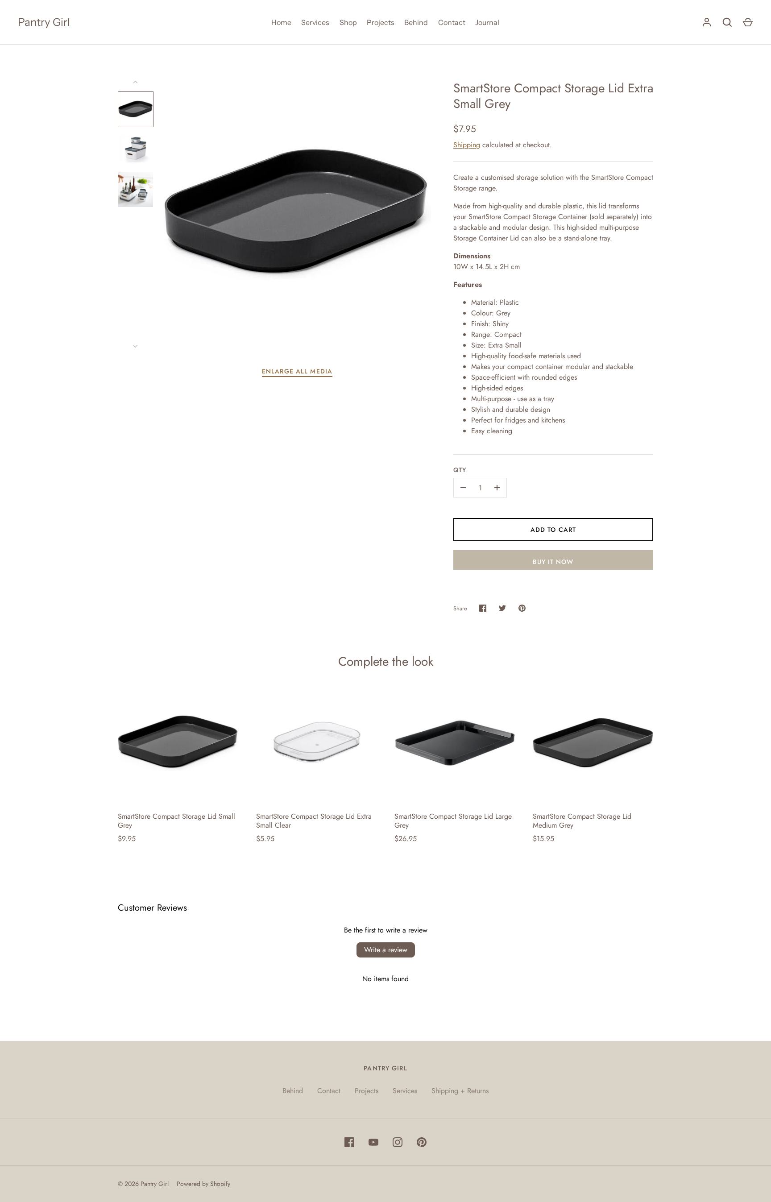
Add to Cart (553, 529)
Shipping (466, 145)
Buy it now (553, 561)
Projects (380, 22)
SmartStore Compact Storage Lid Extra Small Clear (314, 820)
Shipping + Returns (460, 1091)
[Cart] (748, 22)
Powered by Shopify (203, 1183)
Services (315, 22)
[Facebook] (349, 1142)
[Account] (707, 22)
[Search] (727, 22)
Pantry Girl (44, 22)
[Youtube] (373, 1142)
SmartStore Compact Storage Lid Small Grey (176, 820)
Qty (459, 469)
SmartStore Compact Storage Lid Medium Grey (582, 820)
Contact (451, 22)
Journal (487, 22)
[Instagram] (397, 1142)
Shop (348, 22)
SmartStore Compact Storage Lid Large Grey (453, 820)
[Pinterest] (421, 1142)
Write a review (385, 950)
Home (281, 22)
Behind (416, 22)
